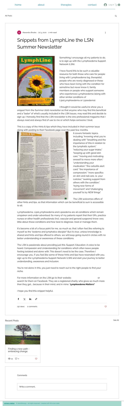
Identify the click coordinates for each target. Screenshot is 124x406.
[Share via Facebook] (18, 299)
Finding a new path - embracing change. (18, 350)
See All (116, 320)
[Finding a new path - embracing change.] (22, 334)
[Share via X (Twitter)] (24, 299)
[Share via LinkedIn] (30, 299)
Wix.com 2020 (54, 403)
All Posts (8, 16)
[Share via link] (36, 299)
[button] (118, 5)
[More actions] (105, 32)
